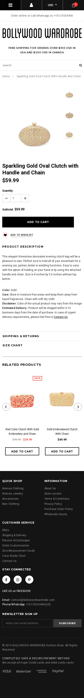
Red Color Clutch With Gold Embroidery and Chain (22, 431)
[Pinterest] (29, 580)
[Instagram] (18, 580)
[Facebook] (6, 580)
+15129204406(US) (38, 604)
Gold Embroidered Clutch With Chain (62, 431)
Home (6, 76)
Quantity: (7, 190)
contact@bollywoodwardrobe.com (33, 600)
